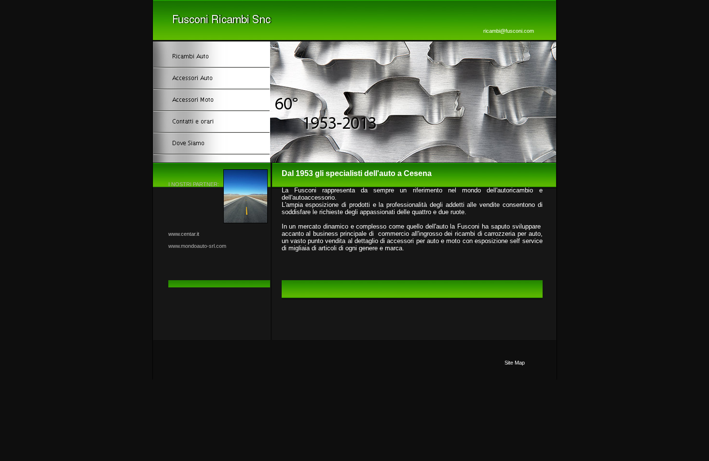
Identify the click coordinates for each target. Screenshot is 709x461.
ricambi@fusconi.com (508, 31)
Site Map (514, 363)
